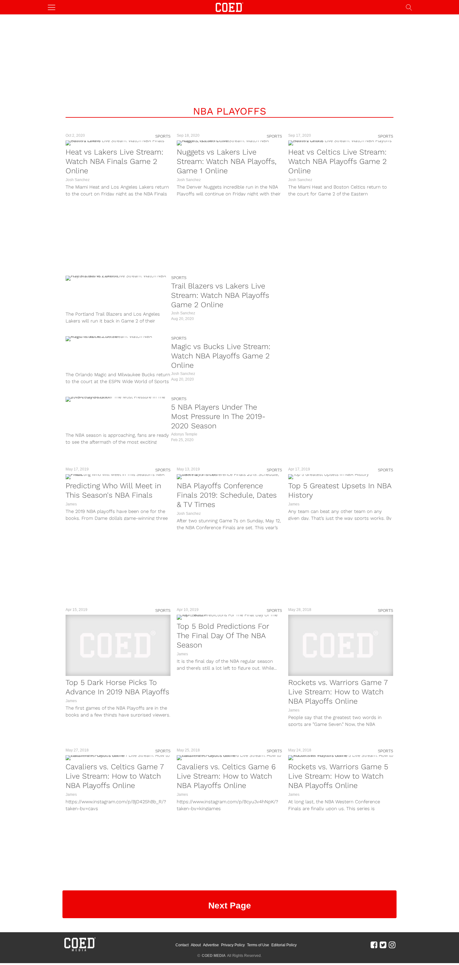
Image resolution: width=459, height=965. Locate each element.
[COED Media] (79, 950)
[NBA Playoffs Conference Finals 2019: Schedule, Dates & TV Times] (229, 476)
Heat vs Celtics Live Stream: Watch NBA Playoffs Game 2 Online (337, 161)
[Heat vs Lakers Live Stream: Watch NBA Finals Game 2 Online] (118, 142)
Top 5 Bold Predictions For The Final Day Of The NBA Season (223, 635)
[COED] (229, 6)
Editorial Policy (284, 945)
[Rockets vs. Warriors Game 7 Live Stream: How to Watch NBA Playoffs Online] (340, 645)
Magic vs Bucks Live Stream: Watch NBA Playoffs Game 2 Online (220, 356)
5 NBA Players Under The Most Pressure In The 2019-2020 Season (218, 416)
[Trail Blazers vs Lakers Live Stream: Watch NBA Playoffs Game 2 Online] (117, 278)
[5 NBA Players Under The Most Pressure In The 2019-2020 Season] (117, 399)
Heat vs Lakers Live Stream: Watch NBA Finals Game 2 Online (114, 161)
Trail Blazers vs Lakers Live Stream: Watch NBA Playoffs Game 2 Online (220, 295)
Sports (162, 136)
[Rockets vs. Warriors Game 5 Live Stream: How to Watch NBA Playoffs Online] (340, 757)
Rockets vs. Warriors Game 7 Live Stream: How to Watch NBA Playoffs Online (337, 692)
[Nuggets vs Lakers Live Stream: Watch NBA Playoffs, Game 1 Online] (229, 142)
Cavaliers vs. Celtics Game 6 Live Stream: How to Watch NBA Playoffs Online (226, 776)
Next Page (229, 905)
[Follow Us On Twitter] (383, 945)
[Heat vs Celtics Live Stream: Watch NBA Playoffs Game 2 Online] (340, 142)
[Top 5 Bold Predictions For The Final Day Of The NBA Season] (229, 617)
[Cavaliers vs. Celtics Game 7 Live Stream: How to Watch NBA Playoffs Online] (118, 757)
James (71, 504)
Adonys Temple (184, 434)
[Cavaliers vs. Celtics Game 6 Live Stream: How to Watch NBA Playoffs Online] (229, 757)
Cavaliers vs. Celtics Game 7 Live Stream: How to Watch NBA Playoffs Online (115, 776)
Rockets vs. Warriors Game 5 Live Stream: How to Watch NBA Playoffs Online (338, 776)
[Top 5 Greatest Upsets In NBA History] (340, 476)
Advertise (211, 945)
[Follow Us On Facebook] (374, 945)
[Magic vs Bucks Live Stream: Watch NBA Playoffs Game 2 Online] (117, 338)
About (196, 945)
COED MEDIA (214, 955)
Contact (182, 945)
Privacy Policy (233, 945)
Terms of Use (258, 945)
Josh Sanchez (78, 180)
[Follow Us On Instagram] (392, 945)
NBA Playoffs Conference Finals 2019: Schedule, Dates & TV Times (227, 495)
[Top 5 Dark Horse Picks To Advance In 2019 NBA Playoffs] (118, 645)
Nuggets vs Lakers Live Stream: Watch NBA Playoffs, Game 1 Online (226, 161)
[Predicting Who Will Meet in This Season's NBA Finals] (118, 476)
